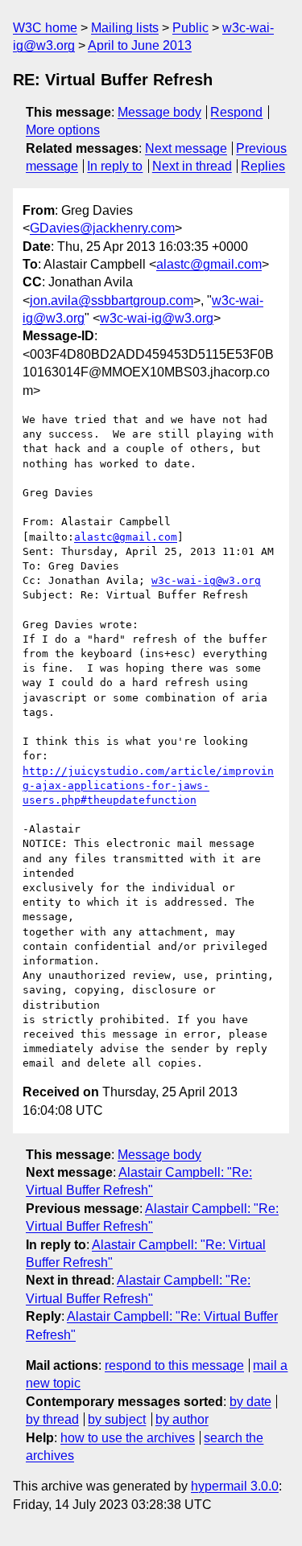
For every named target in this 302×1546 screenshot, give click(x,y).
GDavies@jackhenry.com (102, 228)
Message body (159, 112)
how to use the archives (127, 1438)
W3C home (45, 28)
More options (63, 130)
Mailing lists (125, 28)
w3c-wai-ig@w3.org (156, 318)
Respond (236, 112)
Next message (186, 148)
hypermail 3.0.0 (235, 1486)
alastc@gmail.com (209, 264)
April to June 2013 (140, 45)
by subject (117, 1419)
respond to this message (174, 1365)
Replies (263, 166)
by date (250, 1401)
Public (190, 28)
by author (182, 1419)
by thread (52, 1419)
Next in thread (192, 166)
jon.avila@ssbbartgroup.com (111, 300)
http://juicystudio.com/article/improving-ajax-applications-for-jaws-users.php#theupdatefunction (148, 785)
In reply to (115, 166)
